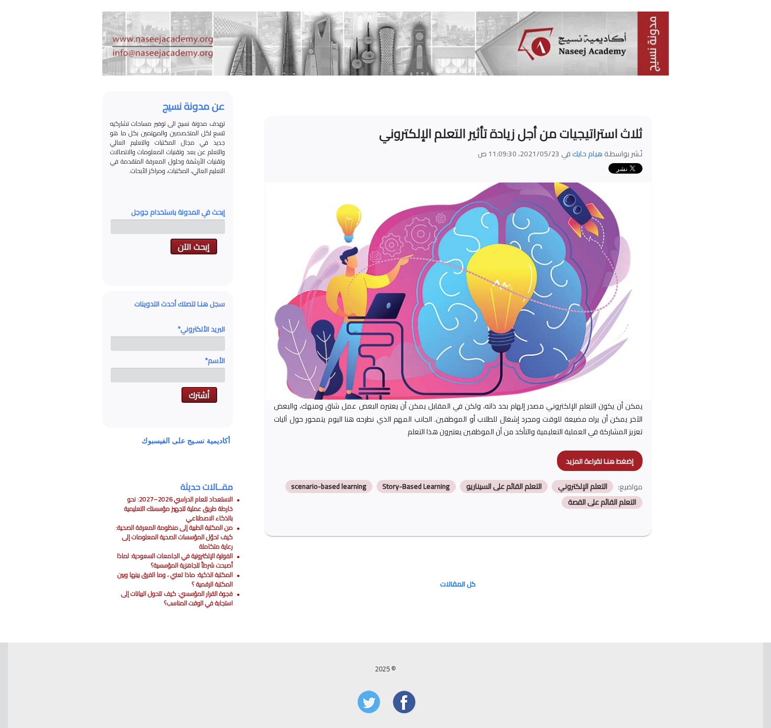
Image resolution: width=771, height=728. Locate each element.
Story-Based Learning (415, 486)
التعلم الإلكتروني (582, 486)
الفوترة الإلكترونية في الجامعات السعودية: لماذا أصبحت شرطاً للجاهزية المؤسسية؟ (175, 560)
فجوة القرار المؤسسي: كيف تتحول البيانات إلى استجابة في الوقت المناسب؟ (177, 598)
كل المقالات (458, 583)
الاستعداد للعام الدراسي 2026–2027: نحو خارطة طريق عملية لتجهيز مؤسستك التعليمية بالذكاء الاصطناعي (178, 508)
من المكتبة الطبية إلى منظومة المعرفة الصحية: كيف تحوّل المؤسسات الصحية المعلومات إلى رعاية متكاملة (174, 536)
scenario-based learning (328, 486)
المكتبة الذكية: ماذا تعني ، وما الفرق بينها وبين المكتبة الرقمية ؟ (175, 579)
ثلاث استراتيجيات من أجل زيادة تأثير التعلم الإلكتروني (510, 133)
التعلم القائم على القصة (602, 502)
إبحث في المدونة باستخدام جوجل (178, 212)
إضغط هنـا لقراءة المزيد (600, 461)
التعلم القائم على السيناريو (504, 486)
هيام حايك (587, 153)
